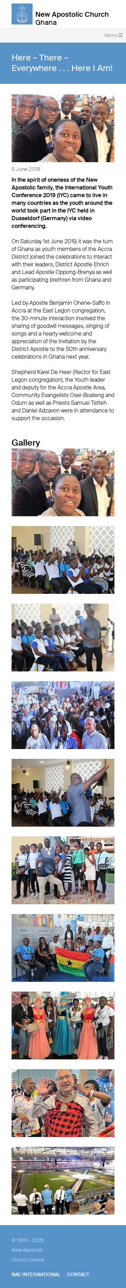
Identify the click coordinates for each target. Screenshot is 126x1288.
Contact (78, 1274)
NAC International (36, 1274)
